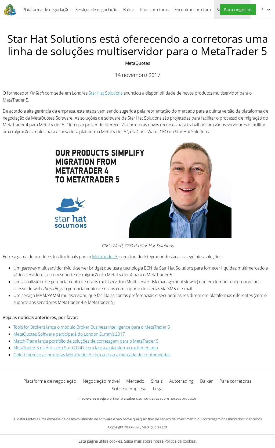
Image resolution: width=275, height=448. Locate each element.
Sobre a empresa (129, 388)
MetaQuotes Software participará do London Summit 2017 (69, 334)
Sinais (157, 381)
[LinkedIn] (137, 407)
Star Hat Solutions (105, 93)
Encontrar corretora (193, 9)
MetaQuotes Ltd (154, 427)
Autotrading (181, 381)
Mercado (135, 381)
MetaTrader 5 (105, 257)
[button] (237, 10)
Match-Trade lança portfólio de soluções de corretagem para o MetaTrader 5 (85, 341)
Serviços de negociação (96, 9)
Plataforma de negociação (46, 9)
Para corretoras (154, 9)
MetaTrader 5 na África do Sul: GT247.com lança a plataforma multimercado (85, 348)
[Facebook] (129, 407)
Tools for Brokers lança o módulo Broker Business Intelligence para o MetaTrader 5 (91, 327)
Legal (158, 388)
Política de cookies (180, 441)
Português (262, 9)
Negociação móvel (101, 381)
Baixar (128, 9)
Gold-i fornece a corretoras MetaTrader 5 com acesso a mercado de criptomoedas (91, 355)
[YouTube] (146, 407)
